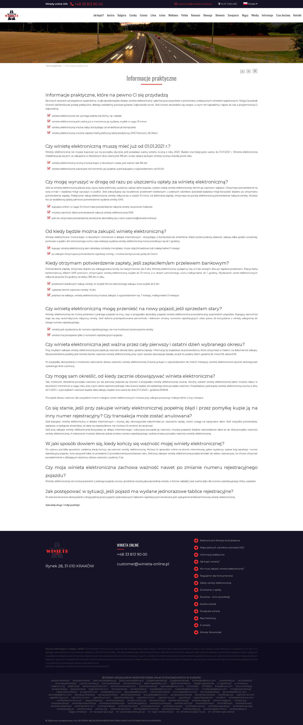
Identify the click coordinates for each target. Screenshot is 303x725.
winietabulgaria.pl (137, 703)
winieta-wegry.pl (201, 700)
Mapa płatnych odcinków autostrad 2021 (222, 547)
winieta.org (240, 700)
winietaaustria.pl (60, 703)
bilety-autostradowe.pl (131, 680)
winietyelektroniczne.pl (146, 708)
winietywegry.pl (191, 708)
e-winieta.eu (241, 683)
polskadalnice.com (111, 691)
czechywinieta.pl (111, 683)
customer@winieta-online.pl (194, 3)
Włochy (255, 15)
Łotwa (162, 15)
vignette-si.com (166, 697)
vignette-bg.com (58, 697)
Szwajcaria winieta (210, 611)
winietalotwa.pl (243, 703)
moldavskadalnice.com (214, 689)
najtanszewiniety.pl (66, 691)
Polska (184, 15)
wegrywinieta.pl (93, 700)
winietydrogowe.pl (120, 708)
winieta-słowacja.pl (178, 700)
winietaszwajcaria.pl (219, 706)
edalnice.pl (73, 686)
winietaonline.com (84, 706)
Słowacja (207, 15)
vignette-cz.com (80, 697)
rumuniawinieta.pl (160, 691)
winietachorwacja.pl (160, 703)
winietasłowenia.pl (243, 706)
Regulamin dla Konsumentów (216, 575)
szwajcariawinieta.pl (181, 694)
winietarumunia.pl (127, 706)
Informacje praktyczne (212, 554)
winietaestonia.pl (205, 703)
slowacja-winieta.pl (85, 694)
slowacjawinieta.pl (108, 694)
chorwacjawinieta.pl (65, 683)
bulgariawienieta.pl (157, 680)
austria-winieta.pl (60, 680)
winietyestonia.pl (171, 708)
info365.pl (207, 686)
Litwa (153, 15)
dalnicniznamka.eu (180, 683)
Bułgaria (122, 15)
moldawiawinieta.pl (240, 689)
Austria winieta (208, 604)
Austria (110, 15)
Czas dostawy (283, 15)
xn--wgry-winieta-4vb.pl (160, 711)
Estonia (143, 15)
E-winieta (205, 625)
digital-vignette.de (204, 683)
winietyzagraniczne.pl (215, 708)
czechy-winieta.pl (89, 683)
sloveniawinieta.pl (210, 691)
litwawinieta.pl (59, 689)
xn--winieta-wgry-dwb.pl (221, 711)
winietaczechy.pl (183, 703)
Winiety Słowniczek (210, 632)
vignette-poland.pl (124, 697)
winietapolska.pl (106, 706)
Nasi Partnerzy (208, 618)
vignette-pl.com (101, 697)
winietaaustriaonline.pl (84, 703)
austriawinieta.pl (81, 680)
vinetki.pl (221, 697)
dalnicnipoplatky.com (155, 683)
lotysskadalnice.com (161, 689)
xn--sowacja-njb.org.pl (101, 711)
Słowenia (220, 15)
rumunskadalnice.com (185, 691)
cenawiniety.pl (227, 680)
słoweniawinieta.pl (205, 694)
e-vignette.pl (224, 683)
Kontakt (297, 15)
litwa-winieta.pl (244, 686)
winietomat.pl (84, 708)
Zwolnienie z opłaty (210, 590)
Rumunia (195, 15)
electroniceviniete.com (123, 686)
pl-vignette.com (89, 691)
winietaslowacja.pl (172, 706)
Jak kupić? (98, 15)
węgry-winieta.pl (77, 711)
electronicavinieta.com (95, 686)
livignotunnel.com (98, 689)
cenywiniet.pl (245, 680)
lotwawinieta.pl (138, 689)
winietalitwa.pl (224, 703)
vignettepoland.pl (203, 697)
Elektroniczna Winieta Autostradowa (220, 540)
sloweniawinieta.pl (130, 694)
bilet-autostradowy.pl (104, 680)
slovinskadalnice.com (60, 694)
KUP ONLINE (229, 3)
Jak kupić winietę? (210, 561)
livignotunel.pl (78, 689)
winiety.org (101, 708)
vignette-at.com (245, 694)
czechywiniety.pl (132, 683)
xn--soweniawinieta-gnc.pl (130, 711)
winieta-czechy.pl (136, 700)
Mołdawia (173, 15)
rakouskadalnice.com (135, 691)
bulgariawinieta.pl (179, 680)
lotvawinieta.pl (119, 689)
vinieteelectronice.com (69, 700)
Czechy (133, 15)
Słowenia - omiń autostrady (215, 597)
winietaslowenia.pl (195, 706)
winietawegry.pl (65, 708)
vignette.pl (184, 697)
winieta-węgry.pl (222, 700)
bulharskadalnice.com (204, 680)
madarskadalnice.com (187, 689)
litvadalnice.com (224, 686)
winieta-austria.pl (115, 700)
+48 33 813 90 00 (88, 4)
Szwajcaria (233, 15)
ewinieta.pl (193, 686)
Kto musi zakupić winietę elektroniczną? (222, 568)
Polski (251, 3)
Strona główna (53, 66)
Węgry (245, 15)
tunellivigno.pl (225, 694)
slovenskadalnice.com (235, 691)
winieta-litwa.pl (157, 700)
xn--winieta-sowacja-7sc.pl (191, 711)
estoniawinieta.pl (148, 686)
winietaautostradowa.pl (112, 703)
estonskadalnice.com (172, 686)
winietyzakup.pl (238, 708)
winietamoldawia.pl (60, 706)
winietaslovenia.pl (150, 706)
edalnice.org (58, 686)
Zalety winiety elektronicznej (215, 583)
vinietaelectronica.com (241, 697)
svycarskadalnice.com (155, 694)
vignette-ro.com (146, 697)
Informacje (267, 15)
